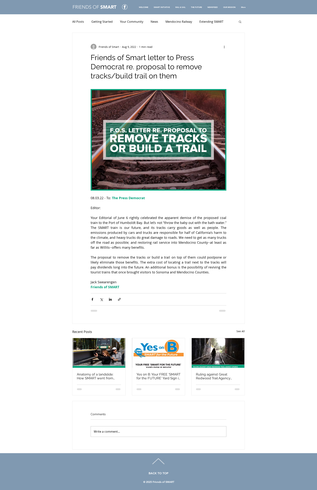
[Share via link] (119, 299)
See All (240, 331)
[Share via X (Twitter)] (101, 299)
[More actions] (224, 47)
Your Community (131, 22)
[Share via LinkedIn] (110, 299)
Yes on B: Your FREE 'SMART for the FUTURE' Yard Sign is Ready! (158, 376)
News (154, 22)
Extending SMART (211, 22)
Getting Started (102, 22)
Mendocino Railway (178, 22)
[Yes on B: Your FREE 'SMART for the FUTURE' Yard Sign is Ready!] (158, 353)
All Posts (78, 22)
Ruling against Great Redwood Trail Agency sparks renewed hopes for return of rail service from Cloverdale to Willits (216, 376)
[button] (240, 21)
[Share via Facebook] (92, 299)
